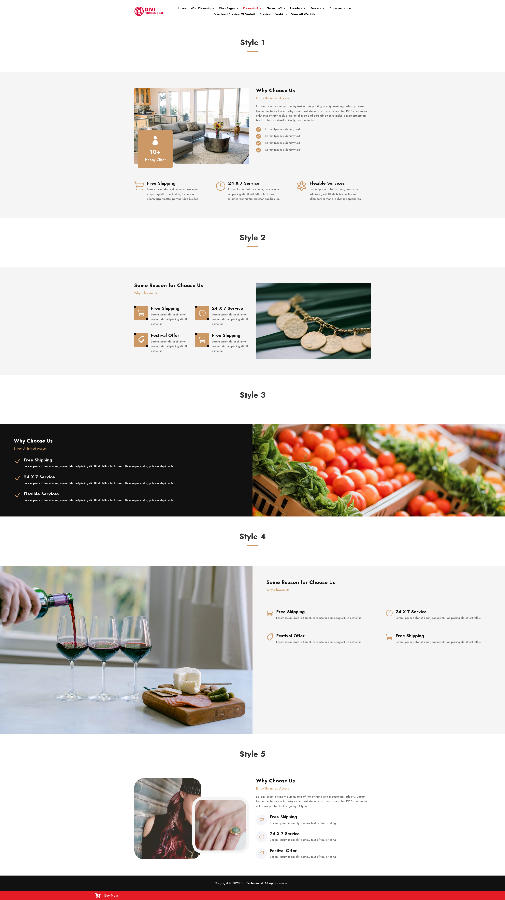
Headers (296, 8)
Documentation (340, 8)
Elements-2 (274, 8)
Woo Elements (201, 8)
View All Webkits (303, 14)
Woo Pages (227, 8)
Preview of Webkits (273, 14)
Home (182, 8)
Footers (315, 8)
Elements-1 (250, 8)
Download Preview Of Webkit (234, 14)
